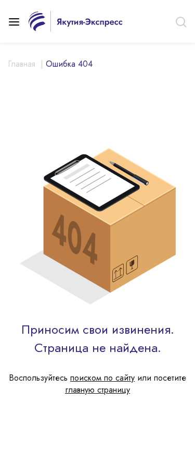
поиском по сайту (102, 378)
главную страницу (97, 390)
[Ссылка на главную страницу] (75, 20)
